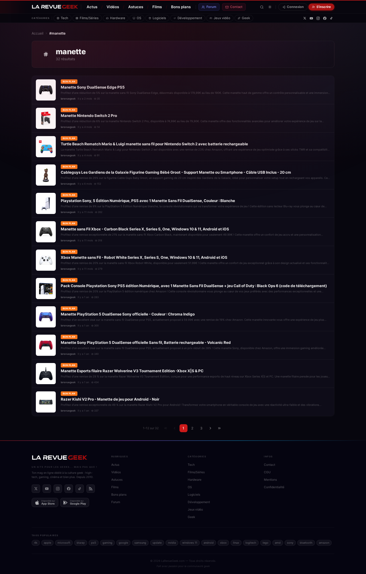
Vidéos (113, 6)
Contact (236, 7)
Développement (190, 18)
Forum (211, 7)
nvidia (172, 542)
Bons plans (181, 6)
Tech (64, 18)
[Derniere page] (219, 428)
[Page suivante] (210, 428)
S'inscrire (323, 7)
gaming (107, 542)
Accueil (37, 33)
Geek (246, 18)
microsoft (64, 542)
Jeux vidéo (222, 18)
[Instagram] (318, 18)
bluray (81, 542)
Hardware (117, 18)
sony (290, 542)
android (209, 542)
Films (157, 6)
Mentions (270, 479)
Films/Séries (89, 18)
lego (265, 542)
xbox (223, 542)
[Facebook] (325, 18)
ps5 (93, 542)
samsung (140, 542)
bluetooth (306, 542)
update (157, 542)
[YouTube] (311, 18)
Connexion (295, 7)
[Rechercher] (262, 7)
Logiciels (159, 18)
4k (35, 542)
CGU (267, 472)
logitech (250, 542)
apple (47, 542)
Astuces (135, 6)
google (123, 542)
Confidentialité (274, 487)
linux (236, 542)
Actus (92, 6)
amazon (324, 542)
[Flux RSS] (90, 488)
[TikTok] (331, 18)
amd (278, 542)
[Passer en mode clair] (270, 7)
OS (139, 18)
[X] (305, 18)
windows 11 (189, 542)
